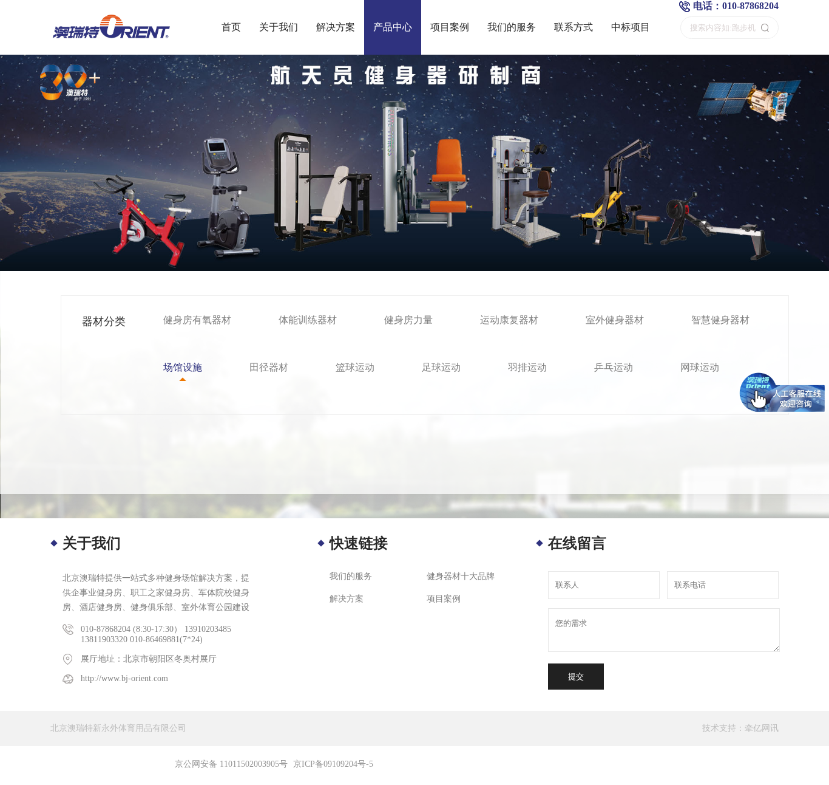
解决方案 (335, 27)
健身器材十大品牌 (461, 576)
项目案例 (449, 27)
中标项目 (630, 27)
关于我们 (278, 27)
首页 (231, 27)
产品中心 (392, 27)
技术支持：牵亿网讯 (740, 728)
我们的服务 (511, 27)
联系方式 (573, 27)
